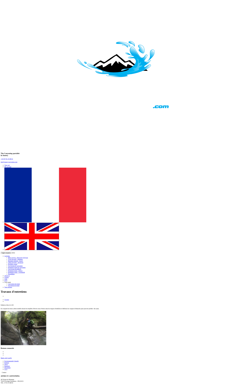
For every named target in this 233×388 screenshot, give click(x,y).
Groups (6, 277)
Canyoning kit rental (14, 284)
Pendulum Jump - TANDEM (16, 272)
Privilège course (12, 264)
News (6, 364)
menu (13, 253)
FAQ (5, 280)
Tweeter (6, 299)
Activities (7, 256)
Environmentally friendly (11, 361)
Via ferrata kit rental (13, 285)
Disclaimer (7, 367)
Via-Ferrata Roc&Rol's (14, 269)
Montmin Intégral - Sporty (15, 261)
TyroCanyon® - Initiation (15, 259)
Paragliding (11, 274)
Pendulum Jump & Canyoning (16, 267)
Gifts (5, 279)
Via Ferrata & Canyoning (15, 266)
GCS (5, 369)
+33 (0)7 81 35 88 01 (7, 159)
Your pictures (8, 287)
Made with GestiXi (6, 358)
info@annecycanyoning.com (9, 162)
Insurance (7, 366)
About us (7, 276)
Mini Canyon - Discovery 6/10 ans (18, 257)
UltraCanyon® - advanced (15, 262)
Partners (6, 363)
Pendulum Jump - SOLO (15, 271)
